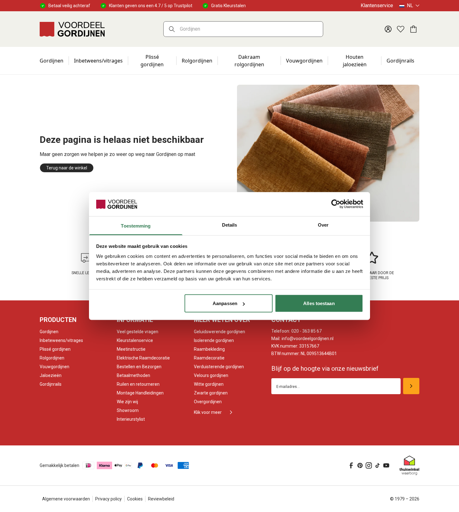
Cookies (135, 498)
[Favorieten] (400, 29)
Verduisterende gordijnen (219, 366)
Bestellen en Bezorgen (139, 366)
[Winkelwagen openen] (413, 29)
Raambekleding (209, 349)
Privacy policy (108, 498)
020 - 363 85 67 (296, 331)
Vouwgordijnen (304, 60)
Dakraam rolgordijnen (249, 60)
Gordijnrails (400, 60)
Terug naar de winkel (66, 167)
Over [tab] (323, 224)
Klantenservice (377, 5)
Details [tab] (229, 224)
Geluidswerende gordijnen (219, 331)
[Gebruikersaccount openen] (388, 29)
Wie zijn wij (127, 401)
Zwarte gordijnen (211, 392)
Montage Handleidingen (140, 392)
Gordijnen (51, 60)
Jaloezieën (51, 375)
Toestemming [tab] (136, 225)
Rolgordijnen (197, 60)
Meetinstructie (131, 349)
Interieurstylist (131, 419)
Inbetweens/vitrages (98, 60)
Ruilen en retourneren (138, 384)
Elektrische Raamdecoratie (143, 357)
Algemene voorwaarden (66, 498)
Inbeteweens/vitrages (61, 340)
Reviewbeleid (161, 498)
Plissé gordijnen (152, 60)
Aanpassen (225, 303)
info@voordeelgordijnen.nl (302, 338)
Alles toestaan (318, 303)
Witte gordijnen (209, 384)
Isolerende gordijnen (214, 340)
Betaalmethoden (133, 375)
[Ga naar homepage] (72, 29)
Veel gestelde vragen (137, 331)
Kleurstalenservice (135, 340)
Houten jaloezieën (355, 60)
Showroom (128, 410)
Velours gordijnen (211, 375)
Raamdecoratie (209, 357)
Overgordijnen (208, 401)
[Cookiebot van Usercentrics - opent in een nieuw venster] (335, 204)
